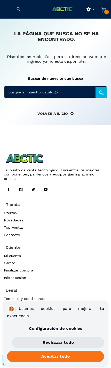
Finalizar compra (18, 270)
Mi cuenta (12, 256)
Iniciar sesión (15, 278)
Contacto (12, 235)
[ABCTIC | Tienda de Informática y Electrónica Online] (62, 9)
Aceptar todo (55, 356)
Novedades (13, 220)
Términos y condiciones (24, 299)
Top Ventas (13, 227)
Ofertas (10, 213)
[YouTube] (45, 189)
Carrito (9, 263)
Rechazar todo (58, 342)
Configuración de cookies (55, 328)
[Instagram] (21, 189)
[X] (33, 189)
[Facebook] (8, 189)
